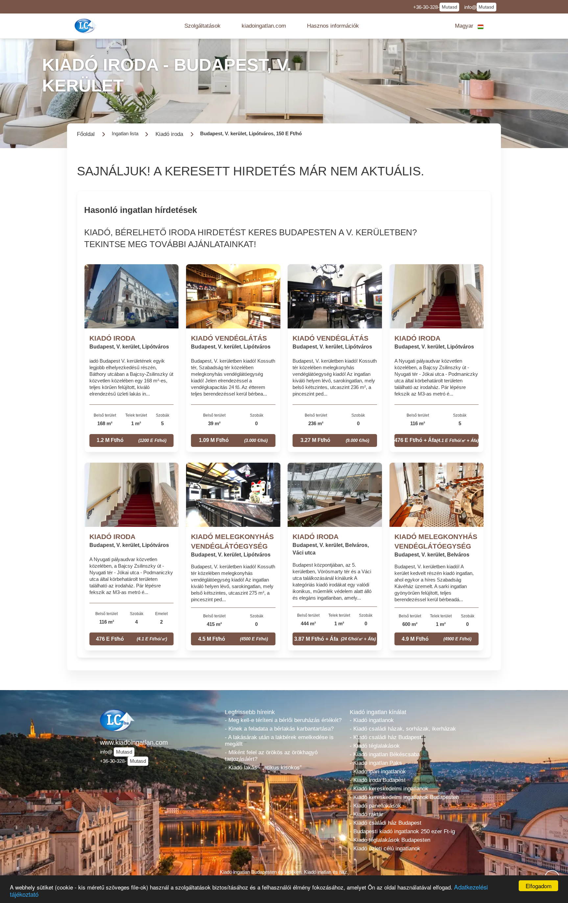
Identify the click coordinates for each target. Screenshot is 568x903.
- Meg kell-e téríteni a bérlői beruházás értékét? (283, 720)
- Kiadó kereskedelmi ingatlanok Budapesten (404, 797)
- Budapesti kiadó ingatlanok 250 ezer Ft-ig (402, 831)
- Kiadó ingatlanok (372, 720)
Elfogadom (539, 886)
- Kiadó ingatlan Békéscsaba (385, 754)
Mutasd (449, 7)
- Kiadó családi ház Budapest (385, 737)
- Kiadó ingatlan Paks (376, 763)
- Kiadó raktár (366, 814)
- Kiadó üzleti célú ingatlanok (385, 848)
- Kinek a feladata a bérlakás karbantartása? (279, 729)
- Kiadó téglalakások (375, 746)
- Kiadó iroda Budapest (378, 780)
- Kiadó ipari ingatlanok (378, 771)
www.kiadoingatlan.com (134, 742)
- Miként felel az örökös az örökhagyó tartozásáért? (271, 755)
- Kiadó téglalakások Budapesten (390, 840)
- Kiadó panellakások (375, 806)
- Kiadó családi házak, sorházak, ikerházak (403, 729)
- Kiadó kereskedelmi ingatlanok (389, 789)
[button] (202, 26)
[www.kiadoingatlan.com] (86, 25)
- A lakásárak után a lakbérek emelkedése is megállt (279, 740)
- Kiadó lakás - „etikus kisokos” (263, 767)
